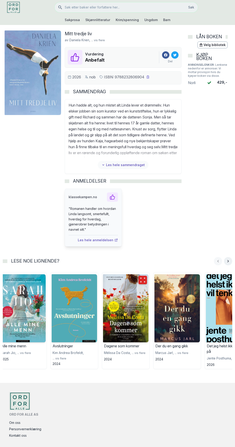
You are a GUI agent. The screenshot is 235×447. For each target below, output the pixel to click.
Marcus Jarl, (164, 353)
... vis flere (98, 40)
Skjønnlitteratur (97, 20)
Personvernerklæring (25, 429)
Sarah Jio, (8, 353)
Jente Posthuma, (219, 358)
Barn (167, 20)
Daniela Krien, (79, 40)
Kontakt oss (18, 435)
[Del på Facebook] (165, 55)
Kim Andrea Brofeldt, (68, 353)
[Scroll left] (218, 261)
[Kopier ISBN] (148, 77)
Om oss (14, 423)
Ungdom (151, 20)
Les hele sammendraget (125, 165)
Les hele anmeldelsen (95, 240)
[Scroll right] (228, 261)
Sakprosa (72, 20)
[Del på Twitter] (175, 55)
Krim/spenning (127, 20)
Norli (192, 82)
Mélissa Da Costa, (117, 353)
